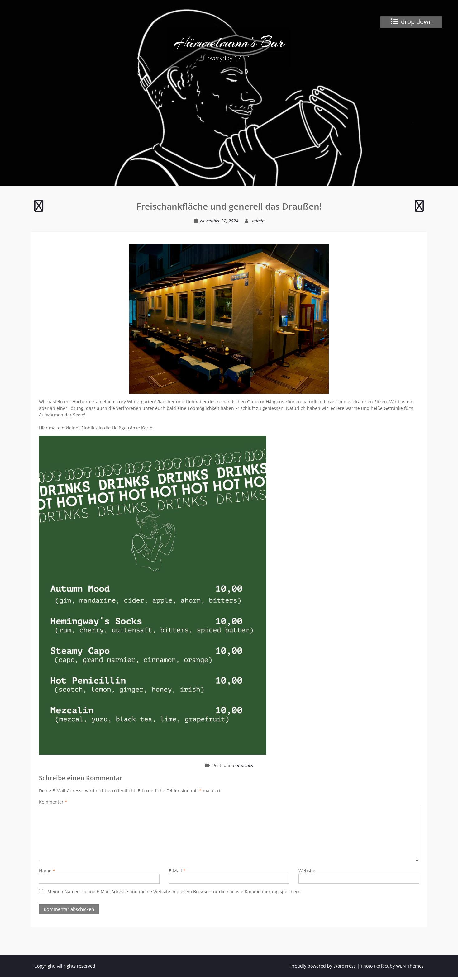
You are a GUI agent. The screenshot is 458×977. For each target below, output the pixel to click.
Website (306, 871)
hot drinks (243, 765)
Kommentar (53, 802)
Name (47, 871)
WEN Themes (410, 966)
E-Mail (177, 871)
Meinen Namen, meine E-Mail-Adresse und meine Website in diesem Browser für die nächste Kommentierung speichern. (174, 891)
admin (258, 221)
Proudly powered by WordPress (323, 966)
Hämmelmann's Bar (229, 42)
